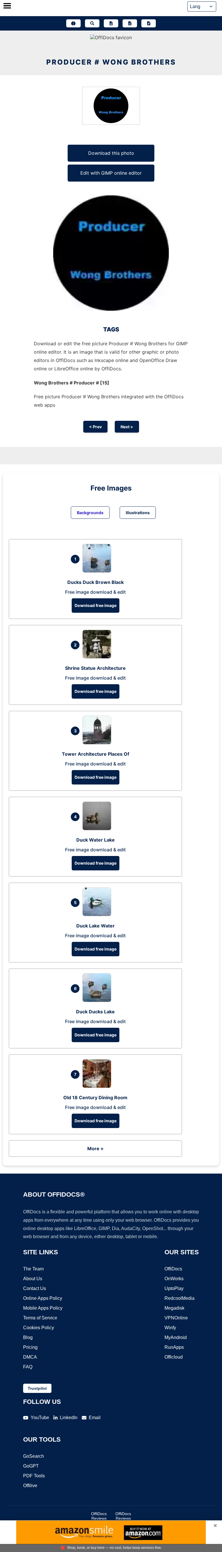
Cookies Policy (38, 1327)
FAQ (27, 1366)
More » (95, 1148)
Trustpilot (37, 1388)
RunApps (174, 1347)
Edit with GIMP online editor (111, 173)
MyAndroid (175, 1337)
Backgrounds (90, 512)
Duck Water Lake (95, 840)
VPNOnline (176, 1317)
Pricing (30, 1347)
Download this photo (111, 153)
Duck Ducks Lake (95, 1011)
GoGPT (31, 1466)
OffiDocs (173, 1268)
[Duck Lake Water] (98, 914)
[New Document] (111, 23)
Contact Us (34, 1288)
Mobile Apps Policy (42, 1308)
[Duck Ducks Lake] (98, 1000)
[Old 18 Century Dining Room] (98, 1086)
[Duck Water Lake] (98, 828)
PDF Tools (34, 1475)
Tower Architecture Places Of (95, 754)
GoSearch (33, 1456)
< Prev (95, 426)
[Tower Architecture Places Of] (98, 743)
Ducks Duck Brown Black (95, 582)
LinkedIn (68, 1417)
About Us (32, 1278)
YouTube (40, 1417)
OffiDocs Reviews (99, 1516)
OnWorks (174, 1278)
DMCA (30, 1357)
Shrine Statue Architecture (95, 668)
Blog (28, 1337)
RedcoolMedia (179, 1298)
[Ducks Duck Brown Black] (98, 571)
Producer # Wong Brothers (111, 62)
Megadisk (174, 1308)
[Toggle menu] (7, 6)
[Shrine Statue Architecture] (98, 657)
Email (95, 1417)
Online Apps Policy (42, 1298)
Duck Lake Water (95, 926)
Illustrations (138, 512)
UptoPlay (174, 1288)
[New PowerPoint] (148, 23)
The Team (33, 1268)
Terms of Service (40, 1317)
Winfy (170, 1327)
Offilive (30, 1485)
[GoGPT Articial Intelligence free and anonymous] (73, 23)
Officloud (173, 1357)
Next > (127, 426)
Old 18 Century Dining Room (95, 1097)
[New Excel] (130, 23)
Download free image (95, 605)
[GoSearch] (92, 23)
